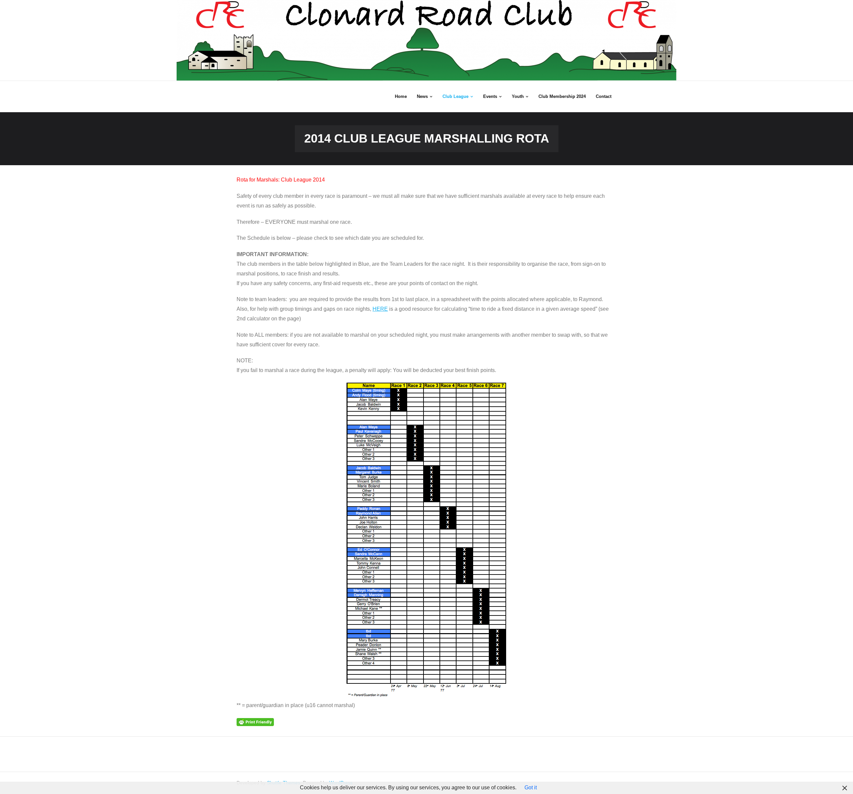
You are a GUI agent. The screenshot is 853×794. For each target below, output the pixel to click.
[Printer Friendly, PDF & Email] (255, 721)
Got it (530, 787)
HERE (380, 309)
